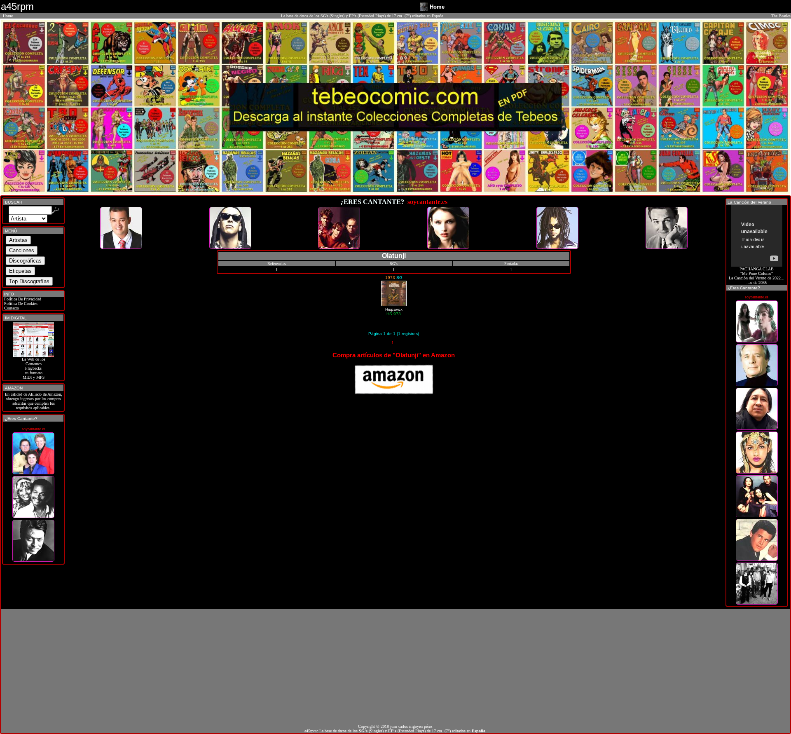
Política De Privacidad (22, 299)
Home (8, 16)
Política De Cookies (20, 303)
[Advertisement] (395, 666)
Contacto (11, 308)
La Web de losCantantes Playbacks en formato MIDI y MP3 (33, 368)
